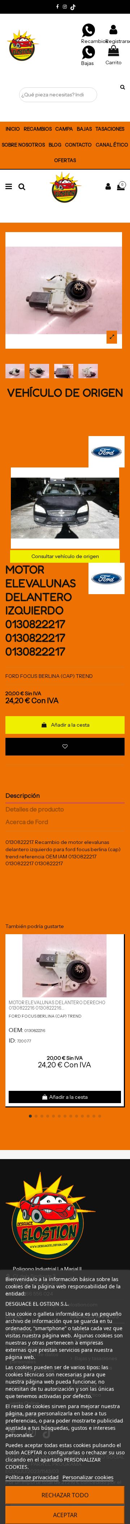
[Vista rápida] (118, 957)
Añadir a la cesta (70, 725)
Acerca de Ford (26, 822)
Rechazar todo (65, 1495)
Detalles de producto (34, 809)
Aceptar (65, 1515)
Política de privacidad (31, 1477)
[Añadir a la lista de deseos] (65, 747)
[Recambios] (88, 30)
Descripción (22, 795)
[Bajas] (88, 52)
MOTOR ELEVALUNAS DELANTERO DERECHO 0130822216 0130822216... (57, 1005)
